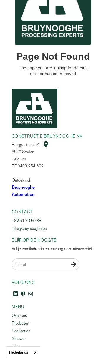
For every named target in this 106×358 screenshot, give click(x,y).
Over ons (19, 315)
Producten (20, 323)
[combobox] (23, 352)
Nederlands (18, 352)
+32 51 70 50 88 (26, 220)
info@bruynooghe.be (29, 228)
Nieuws (18, 338)
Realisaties (21, 330)
